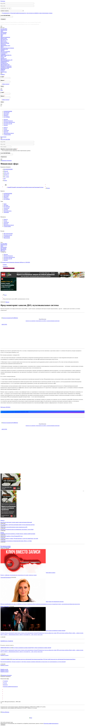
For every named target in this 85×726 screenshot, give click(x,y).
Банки (9, 187)
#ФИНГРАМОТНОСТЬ (6, 55)
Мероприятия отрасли (9, 133)
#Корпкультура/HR (5, 43)
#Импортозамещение (5, 37)
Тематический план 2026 (8, 268)
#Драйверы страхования (6, 67)
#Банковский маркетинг (6, 65)
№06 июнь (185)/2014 (5, 407)
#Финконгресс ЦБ (5, 68)
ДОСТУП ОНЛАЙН (5, 139)
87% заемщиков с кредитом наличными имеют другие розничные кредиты (18, 524)
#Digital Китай (4, 30)
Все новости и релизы (6, 546)
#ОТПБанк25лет (4, 63)
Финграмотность (30, 187)
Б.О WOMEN (7, 117)
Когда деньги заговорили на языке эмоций (55, 630)
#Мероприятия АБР (5, 64)
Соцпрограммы (7, 134)
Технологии (23, 187)
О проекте (5, 681)
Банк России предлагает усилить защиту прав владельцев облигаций (16, 522)
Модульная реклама (8, 233)
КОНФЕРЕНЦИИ (8, 111)
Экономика (36, 187)
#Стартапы (3, 53)
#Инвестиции (4, 38)
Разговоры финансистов (9, 122)
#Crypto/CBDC (4, 28)
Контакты (5, 684)
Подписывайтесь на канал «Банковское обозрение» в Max (15, 411)
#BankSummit (4, 58)
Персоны (6, 119)
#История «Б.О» (4, 39)
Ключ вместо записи (50, 572)
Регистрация (3, 136)
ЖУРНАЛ (6, 115)
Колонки (6, 125)
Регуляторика (18, 187)
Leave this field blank (5, 15)
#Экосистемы (4, 71)
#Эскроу (2, 57)
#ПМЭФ (2, 50)
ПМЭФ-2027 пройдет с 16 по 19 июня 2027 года (11, 536)
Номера (5, 264)
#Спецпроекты (4, 52)
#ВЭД (2, 34)
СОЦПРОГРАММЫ (5, 659)
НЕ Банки (12, 187)
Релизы (5, 128)
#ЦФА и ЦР (3, 56)
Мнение (7, 302)
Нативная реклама (8, 235)
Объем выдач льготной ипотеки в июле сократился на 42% (14, 527)
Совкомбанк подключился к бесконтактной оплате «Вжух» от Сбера (16, 540)
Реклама (5, 682)
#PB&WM (3, 69)
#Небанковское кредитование (7, 48)
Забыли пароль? (5, 84)
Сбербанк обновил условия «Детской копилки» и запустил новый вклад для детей (19, 538)
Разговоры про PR (8, 123)
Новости (6, 127)
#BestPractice (3, 249)
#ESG (2, 31)
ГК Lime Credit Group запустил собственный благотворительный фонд (59, 659)
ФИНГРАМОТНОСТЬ (6, 647)
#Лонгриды (3, 44)
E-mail (2, 76)
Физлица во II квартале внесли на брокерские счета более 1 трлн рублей (17, 529)
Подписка (3, 1)
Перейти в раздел (4, 655)
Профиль (3, 74)
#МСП (2, 46)
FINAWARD (6, 112)
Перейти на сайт (4, 669)
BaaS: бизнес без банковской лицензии (55, 601)
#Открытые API (4, 49)
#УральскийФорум (5, 61)
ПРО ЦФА (6, 114)
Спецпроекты (7, 236)
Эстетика (41, 187)
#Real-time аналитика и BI (6, 59)
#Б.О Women (3, 33)
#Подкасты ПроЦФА (5, 51)
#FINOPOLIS (4, 62)
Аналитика (6, 130)
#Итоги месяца (4, 42)
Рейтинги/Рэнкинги (8, 120)
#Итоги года (3, 40)
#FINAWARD (4, 32)
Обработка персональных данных (9, 149)
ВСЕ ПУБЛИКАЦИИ (5, 547)
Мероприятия (7, 237)
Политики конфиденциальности (51, 723)
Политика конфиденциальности (10, 686)
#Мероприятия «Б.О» (5, 45)
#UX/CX (2, 70)
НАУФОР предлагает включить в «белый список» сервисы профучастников (18, 533)
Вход (2, 90)
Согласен (3, 724)
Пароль (3, 80)
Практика (6, 131)
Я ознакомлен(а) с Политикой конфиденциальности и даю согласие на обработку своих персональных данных (27, 13)
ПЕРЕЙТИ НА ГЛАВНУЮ (7, 641)
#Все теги (3, 250)
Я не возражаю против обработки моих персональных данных (16, 150)
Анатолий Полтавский (6, 577)
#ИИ (2, 36)
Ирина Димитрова (5, 606)
